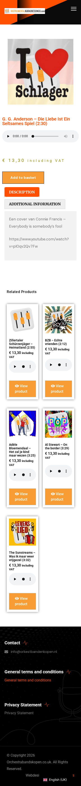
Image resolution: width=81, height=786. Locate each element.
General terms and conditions (27, 680)
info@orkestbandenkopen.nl (34, 651)
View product (21, 389)
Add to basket (23, 177)
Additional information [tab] (35, 204)
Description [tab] (22, 192)
